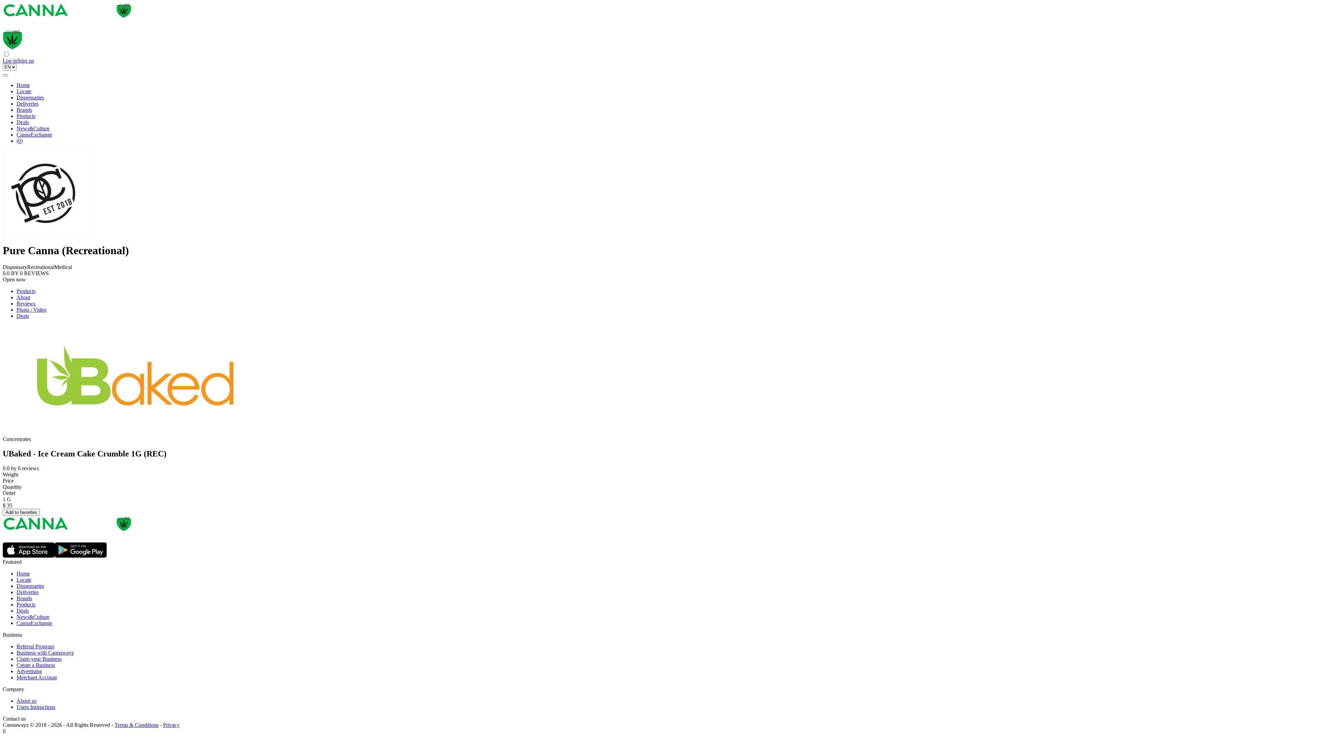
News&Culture (33, 128)
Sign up (25, 61)
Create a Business (36, 665)
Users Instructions (36, 707)
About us (26, 701)
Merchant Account (37, 677)
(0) (20, 141)
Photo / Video (31, 310)
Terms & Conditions (137, 725)
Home (23, 85)
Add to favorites (21, 512)
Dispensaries (30, 97)
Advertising (29, 671)
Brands (24, 110)
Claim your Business (39, 659)
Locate (24, 91)
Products (26, 116)
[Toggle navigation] (5, 75)
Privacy (171, 725)
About (23, 297)
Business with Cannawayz (45, 653)
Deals (23, 122)
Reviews (26, 303)
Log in (10, 61)
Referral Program (35, 646)
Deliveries (28, 104)
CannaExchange (34, 135)
